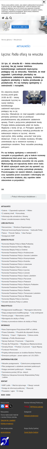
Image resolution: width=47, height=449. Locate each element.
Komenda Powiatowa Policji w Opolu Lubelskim (19, 276)
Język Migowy (37, 347)
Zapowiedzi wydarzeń (17, 210)
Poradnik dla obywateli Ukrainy (28, 332)
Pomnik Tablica (14, 233)
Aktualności (18, 40)
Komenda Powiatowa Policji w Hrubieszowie (18, 252)
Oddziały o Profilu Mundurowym (13, 338)
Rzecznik (30, 388)
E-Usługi (20, 391)
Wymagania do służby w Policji (13, 318)
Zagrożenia (30, 341)
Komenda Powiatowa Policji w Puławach (16, 281)
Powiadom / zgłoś (8, 391)
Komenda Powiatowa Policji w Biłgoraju (16, 247)
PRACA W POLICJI (6, 306)
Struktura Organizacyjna (22, 227)
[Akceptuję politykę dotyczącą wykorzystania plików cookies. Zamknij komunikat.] (44, 2)
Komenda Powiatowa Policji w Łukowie (16, 273)
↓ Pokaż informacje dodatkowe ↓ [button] (23, 197)
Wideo (29, 210)
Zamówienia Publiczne (9, 359)
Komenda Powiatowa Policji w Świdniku (16, 290)
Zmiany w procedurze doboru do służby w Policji (19, 321)
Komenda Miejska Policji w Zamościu (15, 299)
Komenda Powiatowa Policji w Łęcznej (15, 270)
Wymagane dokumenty (33, 310)
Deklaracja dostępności (31, 415)
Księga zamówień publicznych (13, 369)
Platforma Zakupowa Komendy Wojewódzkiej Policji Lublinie (20, 376)
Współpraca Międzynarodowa (31, 344)
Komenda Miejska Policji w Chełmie (14, 250)
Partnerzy (5, 335)
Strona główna (6, 40)
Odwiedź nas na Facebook (2, 406)
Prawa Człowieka (8, 332)
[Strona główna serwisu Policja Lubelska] (3, 17)
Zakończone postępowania (30, 363)
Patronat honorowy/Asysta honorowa (15, 230)
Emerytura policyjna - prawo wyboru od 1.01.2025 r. (20, 355)
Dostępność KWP (8, 236)
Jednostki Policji (36, 230)
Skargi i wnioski (33, 385)
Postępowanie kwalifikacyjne (12, 310)
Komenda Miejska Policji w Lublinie (14, 267)
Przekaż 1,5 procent (22, 347)
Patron (4, 233)
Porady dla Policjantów (10, 344)
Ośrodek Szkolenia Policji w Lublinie (15, 302)
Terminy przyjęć (7, 316)
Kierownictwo (7, 227)
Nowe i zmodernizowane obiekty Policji (16, 219)
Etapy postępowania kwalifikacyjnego (15, 313)
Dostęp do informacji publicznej (13, 388)
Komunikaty (20, 213)
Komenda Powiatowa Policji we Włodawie (17, 296)
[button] (43, 18)
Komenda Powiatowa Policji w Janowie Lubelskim (20, 255)
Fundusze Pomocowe (10, 350)
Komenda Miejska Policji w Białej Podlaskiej (17, 244)
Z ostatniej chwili (8, 213)
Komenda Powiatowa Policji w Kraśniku (16, 261)
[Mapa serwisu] (6, 17)
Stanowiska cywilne (23, 316)
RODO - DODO (5, 395)
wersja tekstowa (5, 432)
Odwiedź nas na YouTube (6, 406)
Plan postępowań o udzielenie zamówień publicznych (21, 366)
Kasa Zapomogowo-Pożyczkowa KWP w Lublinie (19, 329)
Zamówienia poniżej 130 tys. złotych (15, 372)
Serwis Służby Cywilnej (31, 432)
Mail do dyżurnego (19, 385)
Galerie (4, 210)
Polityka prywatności (7, 423)
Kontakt (4, 381)
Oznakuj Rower (7, 347)
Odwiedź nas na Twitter (11, 406)
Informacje (5, 325)
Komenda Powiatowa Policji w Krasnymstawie (18, 258)
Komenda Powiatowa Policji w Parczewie (16, 279)
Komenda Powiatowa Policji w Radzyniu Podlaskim (20, 284)
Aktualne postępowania (10, 363)
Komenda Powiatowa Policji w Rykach (15, 287)
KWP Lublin (6, 385)
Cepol (13, 335)
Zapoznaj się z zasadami (8, 420)
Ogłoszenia (22, 335)
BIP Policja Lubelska (36, 407)
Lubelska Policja (7, 223)
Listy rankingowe (37, 313)
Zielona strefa (33, 335)
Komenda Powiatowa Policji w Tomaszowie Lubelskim (21, 293)
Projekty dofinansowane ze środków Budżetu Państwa (21, 353)
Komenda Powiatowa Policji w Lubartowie (17, 264)
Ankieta (28, 369)
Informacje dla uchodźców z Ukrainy (15, 216)
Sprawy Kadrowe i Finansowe (12, 341)
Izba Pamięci (26, 233)
